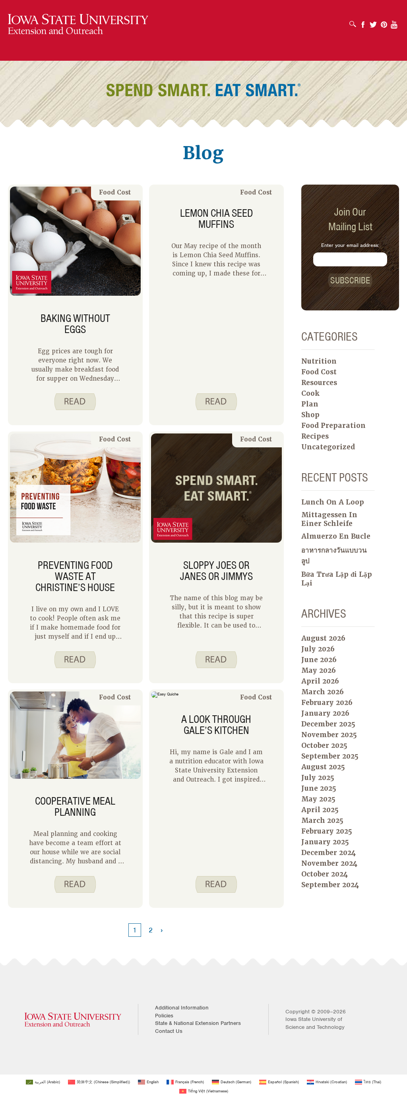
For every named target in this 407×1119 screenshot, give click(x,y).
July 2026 (318, 649)
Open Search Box (355, 21)
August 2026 (323, 638)
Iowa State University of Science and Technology (315, 1023)
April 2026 (320, 681)
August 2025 (323, 767)
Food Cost (115, 192)
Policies (164, 1015)
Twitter (373, 22)
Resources (319, 382)
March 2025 (322, 820)
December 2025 (328, 724)
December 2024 (328, 852)
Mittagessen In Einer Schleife (329, 519)
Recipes (315, 436)
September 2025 (330, 756)
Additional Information (182, 1007)
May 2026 (318, 670)
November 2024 (329, 863)
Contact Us (168, 1031)
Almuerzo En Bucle (335, 536)
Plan (309, 404)
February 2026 (327, 702)
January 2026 (325, 713)
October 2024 (324, 874)
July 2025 (317, 777)
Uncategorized (328, 447)
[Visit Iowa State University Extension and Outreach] (73, 1019)
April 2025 (320, 809)
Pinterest (384, 22)
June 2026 (319, 659)
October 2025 (324, 745)
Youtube (394, 22)
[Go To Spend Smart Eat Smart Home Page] (78, 24)
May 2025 (318, 799)
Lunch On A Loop (332, 502)
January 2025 (325, 842)
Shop (310, 414)
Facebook (363, 22)
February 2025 (326, 831)
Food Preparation (333, 425)
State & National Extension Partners (198, 1023)
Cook (310, 393)
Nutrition (319, 361)
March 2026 (322, 692)
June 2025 (318, 788)
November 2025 (329, 734)
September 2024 (330, 884)
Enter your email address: (350, 245)
